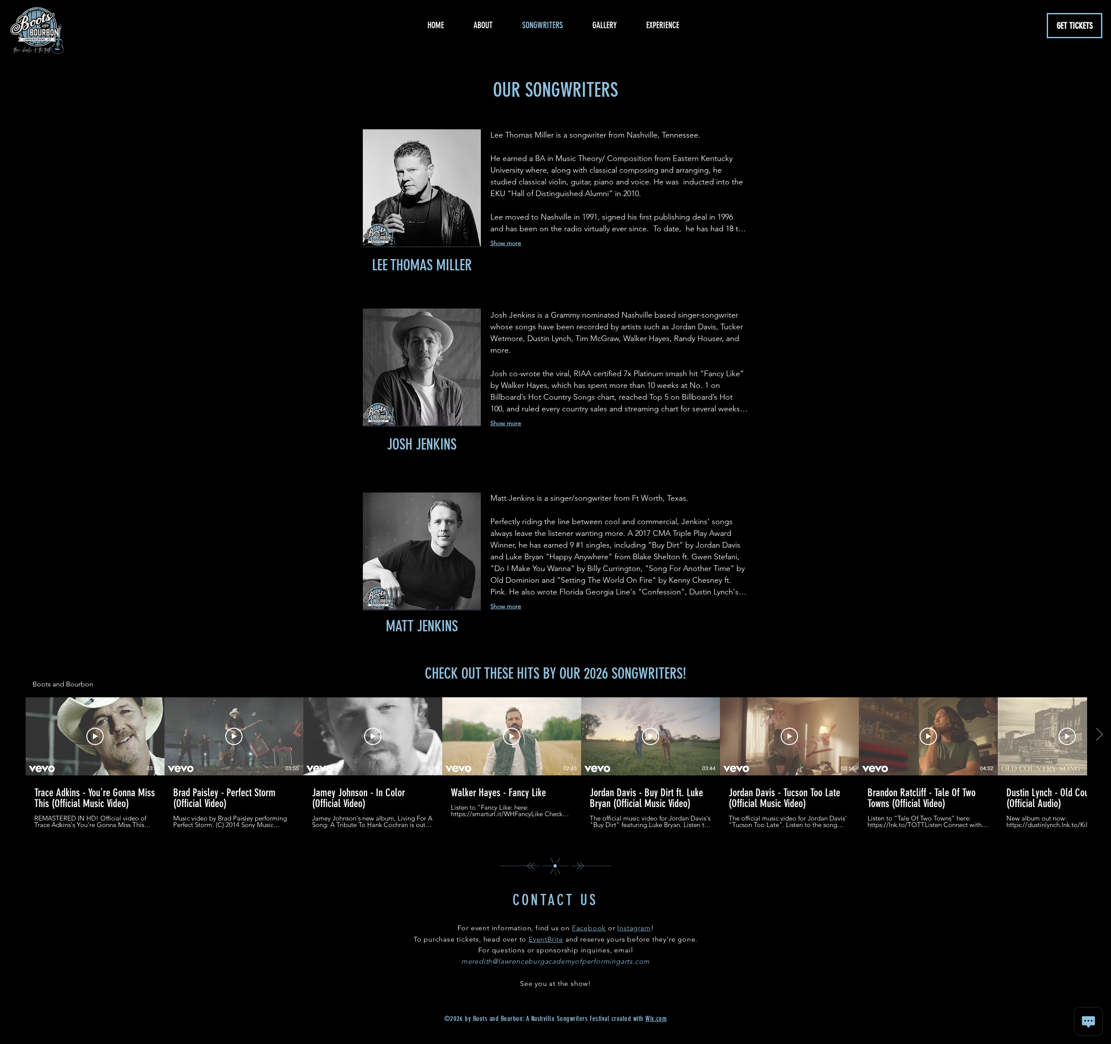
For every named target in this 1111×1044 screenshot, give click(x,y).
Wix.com (656, 1018)
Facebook (589, 928)
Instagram (634, 928)
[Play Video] (95, 736)
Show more (505, 423)
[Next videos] (1099, 735)
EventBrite (546, 939)
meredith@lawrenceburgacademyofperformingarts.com (555, 961)
